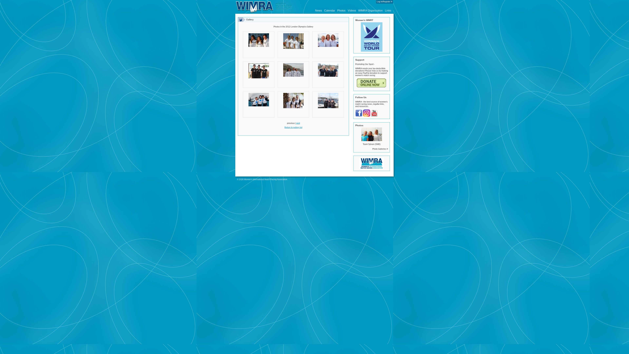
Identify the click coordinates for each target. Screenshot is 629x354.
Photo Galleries (380, 149)
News (318, 10)
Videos (352, 10)
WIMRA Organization (370, 10)
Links (388, 10)
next (298, 123)
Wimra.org (264, 7)
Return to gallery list (293, 127)
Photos (341, 10)
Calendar (329, 10)
